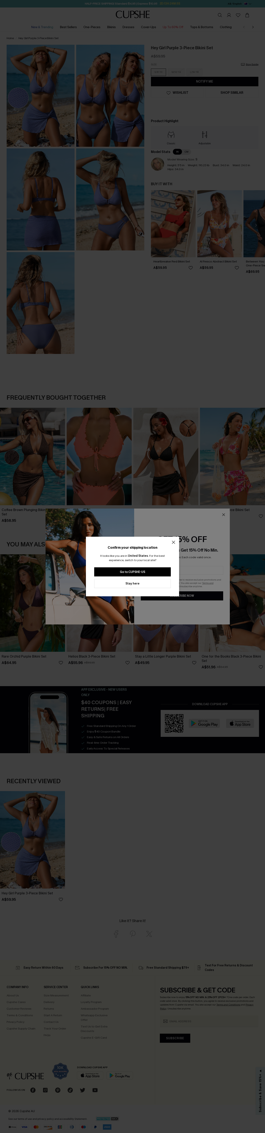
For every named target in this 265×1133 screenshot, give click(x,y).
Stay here (132, 584)
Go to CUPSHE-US (132, 572)
